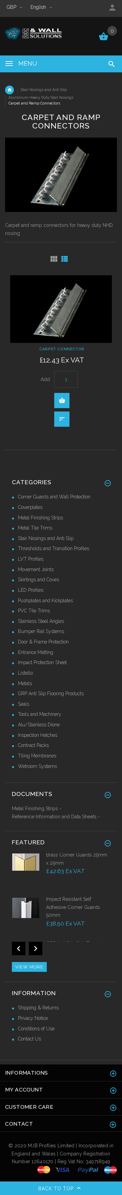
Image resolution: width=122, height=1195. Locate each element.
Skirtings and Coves (38, 579)
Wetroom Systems (37, 766)
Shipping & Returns (38, 1007)
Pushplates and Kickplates (45, 600)
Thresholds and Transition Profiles (53, 548)
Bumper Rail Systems (41, 631)
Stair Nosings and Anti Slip (44, 90)
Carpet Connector (61, 349)
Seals (23, 704)
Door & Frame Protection (43, 642)
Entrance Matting (35, 652)
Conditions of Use (36, 1028)
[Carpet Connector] (61, 308)
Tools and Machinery (39, 714)
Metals (25, 683)
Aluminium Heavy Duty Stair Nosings (40, 97)
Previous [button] (18, 948)
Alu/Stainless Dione (39, 724)
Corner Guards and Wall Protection (54, 496)
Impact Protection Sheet (42, 662)
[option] (61, 873)
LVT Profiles (30, 559)
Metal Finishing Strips (40, 517)
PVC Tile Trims (34, 610)
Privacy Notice (33, 1018)
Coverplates (30, 507)
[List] (64, 259)
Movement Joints (36, 569)
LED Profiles (30, 590)
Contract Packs (33, 745)
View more (29, 966)
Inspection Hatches (37, 735)
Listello (25, 673)
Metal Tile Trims (35, 528)
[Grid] (53, 259)
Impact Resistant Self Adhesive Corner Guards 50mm (73, 907)
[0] (103, 39)
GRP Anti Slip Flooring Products (51, 693)
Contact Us (29, 1038)
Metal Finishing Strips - (36, 808)
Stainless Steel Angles (41, 621)
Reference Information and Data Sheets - (56, 816)
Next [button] (35, 948)
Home (9, 90)
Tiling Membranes (37, 755)
